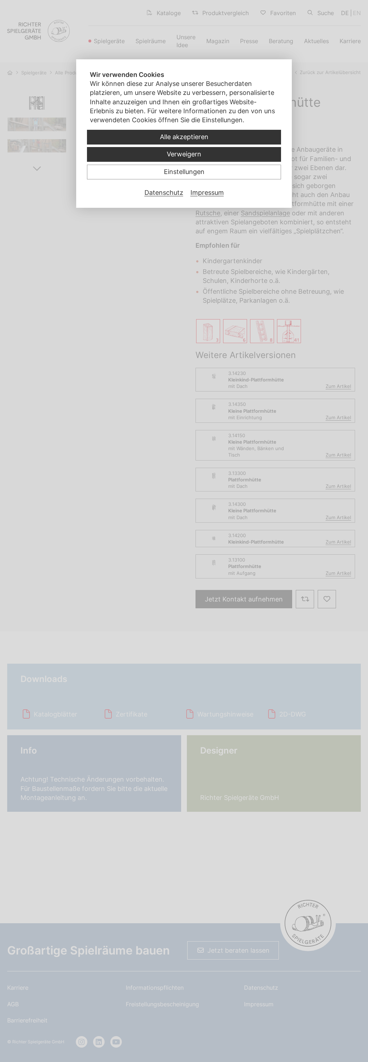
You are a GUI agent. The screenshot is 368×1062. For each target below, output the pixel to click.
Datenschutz (163, 192)
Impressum (207, 192)
